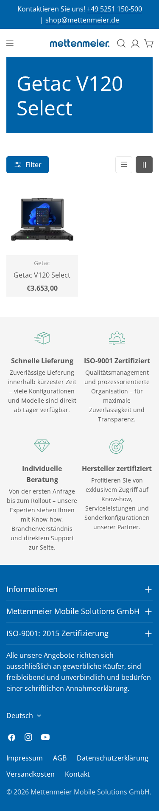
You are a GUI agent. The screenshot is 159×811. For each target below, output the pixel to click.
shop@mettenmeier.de (82, 20)
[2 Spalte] (144, 164)
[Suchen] (121, 43)
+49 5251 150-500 (114, 9)
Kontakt (77, 774)
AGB (60, 758)
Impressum (24, 758)
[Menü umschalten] (9, 43)
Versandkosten (30, 774)
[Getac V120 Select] (42, 219)
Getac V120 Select (42, 275)
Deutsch (19, 715)
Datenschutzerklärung (112, 758)
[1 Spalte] (123, 164)
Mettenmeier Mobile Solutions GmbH (90, 792)
